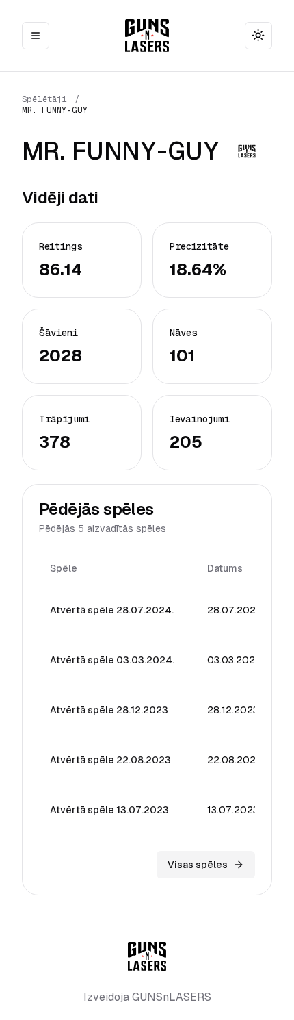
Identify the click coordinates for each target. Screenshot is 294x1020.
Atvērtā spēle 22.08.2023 (110, 759)
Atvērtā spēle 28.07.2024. (112, 609)
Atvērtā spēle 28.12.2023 (109, 709)
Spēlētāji (44, 99)
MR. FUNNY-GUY (55, 110)
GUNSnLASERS (171, 997)
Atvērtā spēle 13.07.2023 (109, 809)
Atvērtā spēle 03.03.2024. (112, 659)
